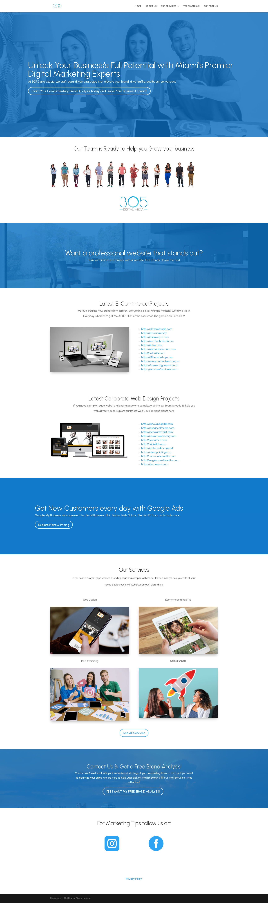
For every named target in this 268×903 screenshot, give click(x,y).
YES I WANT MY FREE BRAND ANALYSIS (133, 791)
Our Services (168, 6)
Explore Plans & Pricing (53, 525)
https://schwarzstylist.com (157, 432)
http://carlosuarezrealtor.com (158, 456)
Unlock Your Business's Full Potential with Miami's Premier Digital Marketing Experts (130, 69)
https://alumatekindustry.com (158, 436)
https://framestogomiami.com (159, 365)
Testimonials (191, 6)
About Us (151, 6)
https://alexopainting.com (156, 452)
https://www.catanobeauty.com (160, 361)
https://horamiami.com (154, 464)
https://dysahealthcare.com (157, 428)
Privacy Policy (134, 878)
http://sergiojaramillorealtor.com (160, 460)
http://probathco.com (154, 440)
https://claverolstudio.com (156, 329)
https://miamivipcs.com (155, 337)
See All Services (134, 733)
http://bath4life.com (153, 353)
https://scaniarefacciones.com (159, 369)
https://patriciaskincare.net (157, 448)
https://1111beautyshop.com (156, 357)
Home (138, 6)
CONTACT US (211, 6)
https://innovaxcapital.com (157, 423)
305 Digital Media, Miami (77, 898)
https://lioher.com (151, 345)
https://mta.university (154, 333)
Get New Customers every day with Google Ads (109, 508)
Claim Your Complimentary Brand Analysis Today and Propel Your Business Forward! (89, 91)
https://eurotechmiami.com (157, 341)
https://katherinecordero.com (158, 349)
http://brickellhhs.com (153, 444)
